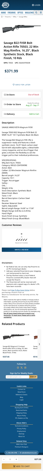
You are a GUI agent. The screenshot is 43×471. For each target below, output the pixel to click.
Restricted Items (21, 410)
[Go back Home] (2, 17)
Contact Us (21, 389)
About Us (21, 436)
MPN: (6, 63)
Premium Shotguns (21, 447)
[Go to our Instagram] (25, 367)
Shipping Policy (21, 413)
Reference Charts (21, 395)
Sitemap (21, 434)
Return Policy (21, 415)
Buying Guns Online (21, 408)
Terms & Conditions (21, 426)
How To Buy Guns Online (20, 290)
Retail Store (21, 392)
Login (22, 400)
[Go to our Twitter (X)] (21, 367)
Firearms (8, 17)
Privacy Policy (21, 428)
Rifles (15, 17)
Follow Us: (21, 364)
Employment (21, 431)
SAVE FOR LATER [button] (22, 85)
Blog (21, 397)
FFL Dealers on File (21, 418)
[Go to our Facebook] (17, 367)
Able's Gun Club (21, 444)
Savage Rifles (23, 17)
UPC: (17, 63)
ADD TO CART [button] (23, 466)
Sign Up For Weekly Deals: (21, 373)
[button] (4, 459)
